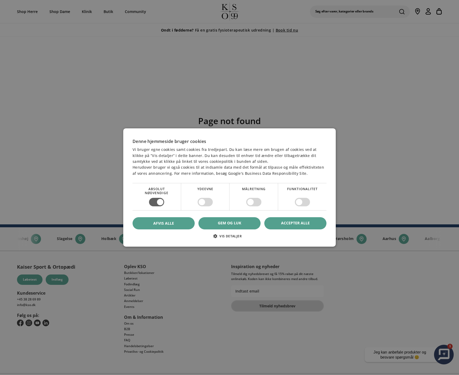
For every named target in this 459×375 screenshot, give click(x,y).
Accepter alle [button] (295, 223)
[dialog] (229, 187)
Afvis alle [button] (163, 223)
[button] (229, 238)
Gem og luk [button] (229, 223)
